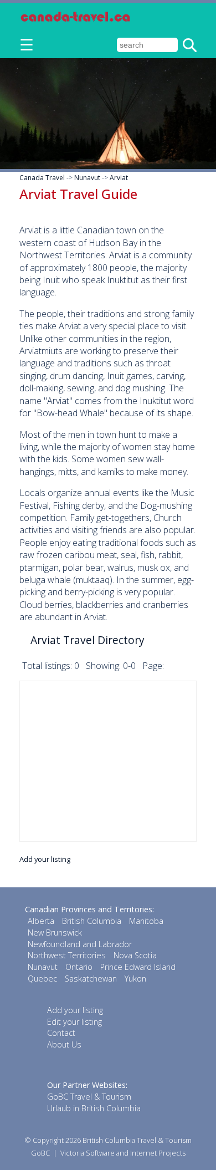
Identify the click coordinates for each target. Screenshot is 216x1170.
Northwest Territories (67, 955)
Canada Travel (42, 177)
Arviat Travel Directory (87, 639)
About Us (64, 1044)
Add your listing (44, 859)
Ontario (78, 967)
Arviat (119, 177)
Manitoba (146, 921)
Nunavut (87, 177)
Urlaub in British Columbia (94, 1108)
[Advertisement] (108, 761)
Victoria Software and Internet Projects (123, 1153)
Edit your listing (74, 1021)
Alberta (41, 921)
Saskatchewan (91, 978)
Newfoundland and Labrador (80, 944)
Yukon (135, 978)
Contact (61, 1033)
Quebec (42, 978)
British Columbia (91, 921)
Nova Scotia (135, 955)
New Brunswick (55, 932)
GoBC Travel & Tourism (89, 1096)
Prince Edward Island (138, 967)
